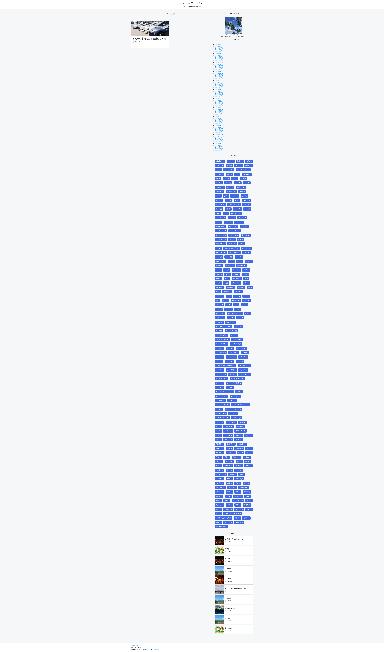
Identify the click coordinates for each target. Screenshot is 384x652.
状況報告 (239, 479)
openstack (227, 291)
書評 (229, 174)
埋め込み (219, 448)
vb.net (228, 200)
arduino (229, 257)
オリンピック (221, 352)
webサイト (233, 226)
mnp (218, 196)
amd (235, 178)
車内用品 (219, 505)
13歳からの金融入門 (231, 248)
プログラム (234, 235)
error (227, 270)
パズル (239, 391)
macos (237, 183)
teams (244, 304)
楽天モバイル (221, 239)
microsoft (230, 287)
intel (218, 283)
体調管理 (240, 426)
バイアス (219, 387)
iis (246, 278)
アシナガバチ (237, 339)
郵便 (218, 509)
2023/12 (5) (219, 61)
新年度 (238, 465)
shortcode (235, 300)
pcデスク (219, 296)
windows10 (220, 317)
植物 (229, 470)
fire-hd (219, 183)
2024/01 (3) (219, 59)
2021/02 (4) (219, 111)
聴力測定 (219, 492)
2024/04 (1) (219, 55)
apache (219, 257)
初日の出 (228, 435)
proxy (218, 222)
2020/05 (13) (219, 127)
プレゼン (232, 400)
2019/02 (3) (219, 149)
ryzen (244, 196)
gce (227, 274)
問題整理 (219, 444)
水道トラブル (221, 474)
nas (250, 287)
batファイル (220, 261)
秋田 (238, 483)
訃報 (218, 500)
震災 (218, 513)
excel (243, 178)
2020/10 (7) (219, 118)
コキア (219, 361)
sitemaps (246, 300)
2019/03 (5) (219, 147)
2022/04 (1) (219, 91)
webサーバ (220, 313)
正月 (218, 169)
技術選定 (229, 461)
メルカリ (219, 165)
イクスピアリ (236, 344)
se (217, 300)
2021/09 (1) (219, 100)
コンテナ (229, 361)
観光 (248, 496)
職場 (229, 492)
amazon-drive (220, 252)
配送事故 (228, 509)
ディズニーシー (221, 378)
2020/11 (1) (219, 116)
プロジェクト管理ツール (240, 404)
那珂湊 (247, 505)
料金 (218, 465)
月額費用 (219, 470)
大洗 (249, 448)
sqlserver (219, 304)
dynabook (229, 265)
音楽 (218, 248)
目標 (229, 165)
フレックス (235, 396)
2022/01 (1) (219, 97)
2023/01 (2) (219, 79)
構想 (232, 239)
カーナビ (219, 357)
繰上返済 (232, 487)
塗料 (229, 448)
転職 (228, 209)
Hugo (138, 649)
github (236, 274)
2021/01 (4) (219, 113)
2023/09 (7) (219, 66)
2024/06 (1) (219, 52)
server (225, 300)
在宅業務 (241, 444)
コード (240, 361)
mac (218, 178)
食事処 (246, 518)
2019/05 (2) (219, 143)
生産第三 (219, 483)
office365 (242, 217)
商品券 (238, 439)
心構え (247, 457)
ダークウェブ (221, 374)
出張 (218, 435)
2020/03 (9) (219, 131)
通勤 (238, 505)
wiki (247, 313)
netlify (232, 217)
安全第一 (230, 452)
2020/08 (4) (219, 122)
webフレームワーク (234, 313)
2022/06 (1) (219, 89)
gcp (218, 213)
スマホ (230, 187)
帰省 (227, 457)
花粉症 (219, 496)
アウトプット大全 (222, 339)
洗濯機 (233, 474)
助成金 (238, 435)
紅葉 (246, 483)
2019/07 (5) (219, 142)
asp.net (239, 257)
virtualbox (239, 222)
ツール (233, 374)
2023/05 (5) (219, 73)
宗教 (240, 452)
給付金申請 (220, 487)
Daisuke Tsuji (155, 649)
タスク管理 (231, 370)
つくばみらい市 (231, 331)
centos (247, 209)
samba (246, 296)
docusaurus (247, 174)
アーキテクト (221, 230)
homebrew (236, 278)
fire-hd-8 (236, 270)
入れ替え (228, 431)
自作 (226, 178)
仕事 (249, 161)
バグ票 (230, 387)
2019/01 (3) (219, 151)
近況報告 (220, 161)
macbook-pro (235, 213)
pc (226, 196)
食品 (218, 522)
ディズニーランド (237, 378)
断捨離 (248, 165)
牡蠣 (229, 479)
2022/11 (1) (219, 82)
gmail (218, 278)
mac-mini (219, 287)
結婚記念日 (220, 244)
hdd (227, 278)
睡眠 (229, 483)
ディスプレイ (244, 374)
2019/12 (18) (219, 136)
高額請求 (239, 522)
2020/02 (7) (219, 133)
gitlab (245, 274)
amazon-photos (234, 252)
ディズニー (220, 204)
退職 (229, 505)
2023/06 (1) (219, 71)
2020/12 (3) (219, 115)
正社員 (238, 470)
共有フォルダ (240, 431)
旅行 (239, 161)
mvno (246, 183)
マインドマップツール (233, 409)
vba (237, 200)
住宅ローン (229, 426)
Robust (144, 649)
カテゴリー (234, 352)
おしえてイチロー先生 (223, 326)
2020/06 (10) (219, 125)
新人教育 (228, 465)
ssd (228, 304)
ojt (217, 291)
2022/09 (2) (219, 86)
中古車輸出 (231, 422)
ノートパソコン (233, 204)
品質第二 (228, 439)
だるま (219, 331)
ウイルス (219, 348)
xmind (240, 317)
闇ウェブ (239, 509)
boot (231, 261)
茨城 (228, 496)
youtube (219, 322)
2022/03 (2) (219, 93)
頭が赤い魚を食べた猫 (223, 518)
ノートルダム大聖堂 (234, 383)
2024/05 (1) (219, 53)
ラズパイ (233, 413)
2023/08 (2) (219, 68)
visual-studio (220, 226)
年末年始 (236, 457)
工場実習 (240, 187)
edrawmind (241, 265)
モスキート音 (221, 413)
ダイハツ (243, 370)
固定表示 (230, 444)
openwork (238, 291)
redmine (228, 222)
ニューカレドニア (243, 169)
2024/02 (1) (219, 57)
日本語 (248, 465)
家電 (218, 457)
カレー (245, 352)
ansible (246, 252)
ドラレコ (219, 383)
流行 (240, 239)
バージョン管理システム (224, 391)
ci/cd (239, 261)
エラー (230, 348)
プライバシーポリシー (136, 645)
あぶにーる (230, 322)
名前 (218, 439)
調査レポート (238, 500)
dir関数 (219, 265)
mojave (241, 287)
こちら (236, 36)
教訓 (248, 461)
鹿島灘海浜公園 (221, 526)
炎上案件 (219, 479)
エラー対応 (241, 348)
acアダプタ (246, 248)
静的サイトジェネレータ (233, 513)
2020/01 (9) (219, 134)
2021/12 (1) (219, 98)
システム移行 (234, 230)
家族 (249, 452)
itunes (242, 191)
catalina (237, 209)
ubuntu (219, 200)
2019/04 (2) (219, 145)
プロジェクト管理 (222, 404)
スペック (219, 370)
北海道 (246, 204)
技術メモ (219, 191)
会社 (218, 426)
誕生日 (219, 209)
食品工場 (228, 522)
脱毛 (238, 492)
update (219, 309)
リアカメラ (236, 418)
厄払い (248, 435)
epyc (218, 270)
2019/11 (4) (219, 138)
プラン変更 (220, 400)
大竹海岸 (219, 452)
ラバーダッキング (222, 418)
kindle (228, 183)
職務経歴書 (231, 191)
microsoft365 (220, 217)
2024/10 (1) (219, 48)
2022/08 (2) (219, 88)
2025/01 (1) (219, 46)
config (248, 261)
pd (228, 296)
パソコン (219, 174)
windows (246, 200)
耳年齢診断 (244, 487)
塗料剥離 (239, 448)
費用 (249, 500)
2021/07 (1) (219, 102)
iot (226, 283)
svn (236, 304)
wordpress (219, 187)
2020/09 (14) (219, 120)
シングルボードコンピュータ (225, 365)
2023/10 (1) (219, 64)
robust (237, 296)
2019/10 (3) (219, 140)
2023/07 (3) (219, 70)
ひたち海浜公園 (221, 335)
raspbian (235, 196)
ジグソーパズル (244, 365)
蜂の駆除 (237, 496)
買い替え (232, 244)
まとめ (234, 335)
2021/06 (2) (219, 104)
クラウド (243, 357)
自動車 (247, 492)
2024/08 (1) (219, 50)
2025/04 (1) (219, 44)
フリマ (238, 165)
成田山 (219, 461)
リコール (219, 422)
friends (246, 270)
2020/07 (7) (219, 124)
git (225, 213)
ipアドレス (236, 283)
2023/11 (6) (219, 62)
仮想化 (242, 422)
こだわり (238, 326)
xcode (230, 317)
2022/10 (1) (219, 84)
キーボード (231, 357)
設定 (227, 500)
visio (237, 309)
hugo (230, 161)
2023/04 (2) (219, 75)
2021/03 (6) (219, 109)
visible (228, 309)
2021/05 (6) (219, 106)
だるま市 (244, 226)
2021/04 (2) (219, 107)
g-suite (219, 274)
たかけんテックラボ (192, 3)
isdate (246, 283)
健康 (218, 431)
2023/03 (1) (219, 77)
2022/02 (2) (219, 95)
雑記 (249, 509)
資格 (242, 244)
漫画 (242, 474)
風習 (237, 518)
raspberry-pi (229, 169)
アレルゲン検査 (221, 344)
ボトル (219, 409)
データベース (221, 235)
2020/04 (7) (219, 129)
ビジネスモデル (221, 396)
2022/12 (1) (219, 80)
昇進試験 (245, 235)
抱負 (239, 461)
